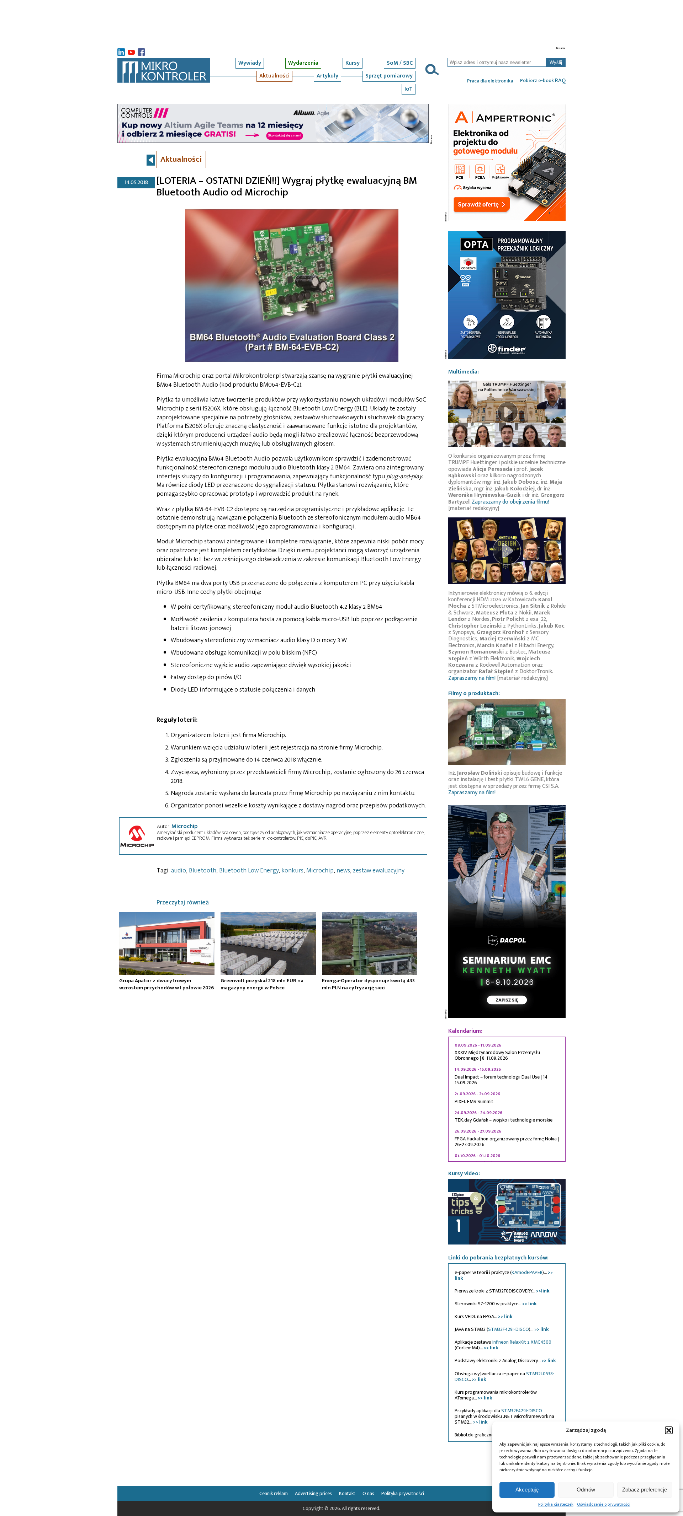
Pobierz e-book (543, 80)
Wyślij (556, 62)
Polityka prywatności (402, 1493)
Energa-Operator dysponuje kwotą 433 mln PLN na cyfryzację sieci (368, 984)
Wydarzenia (303, 63)
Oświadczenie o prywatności (603, 1504)
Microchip (184, 826)
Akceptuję (527, 1490)
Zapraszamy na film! (472, 678)
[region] (507, 1099)
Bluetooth (202, 870)
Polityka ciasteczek (555, 1504)
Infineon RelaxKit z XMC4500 (521, 1342)
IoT (408, 89)
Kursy (352, 63)
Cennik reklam (273, 1493)
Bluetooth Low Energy (249, 870)
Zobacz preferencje (644, 1490)
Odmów (586, 1490)
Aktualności (274, 76)
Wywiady (249, 63)
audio (178, 870)
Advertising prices (313, 1493)
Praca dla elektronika (490, 81)
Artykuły (327, 76)
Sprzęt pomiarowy (389, 76)
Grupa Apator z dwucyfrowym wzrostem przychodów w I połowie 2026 (166, 984)
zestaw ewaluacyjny (378, 870)
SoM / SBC (400, 63)
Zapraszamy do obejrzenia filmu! (510, 502)
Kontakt (347, 1493)
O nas (368, 1493)
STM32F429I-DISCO (508, 1329)
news (343, 870)
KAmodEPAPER (527, 1272)
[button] (668, 1430)
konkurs (292, 870)
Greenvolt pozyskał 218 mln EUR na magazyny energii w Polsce (262, 984)
